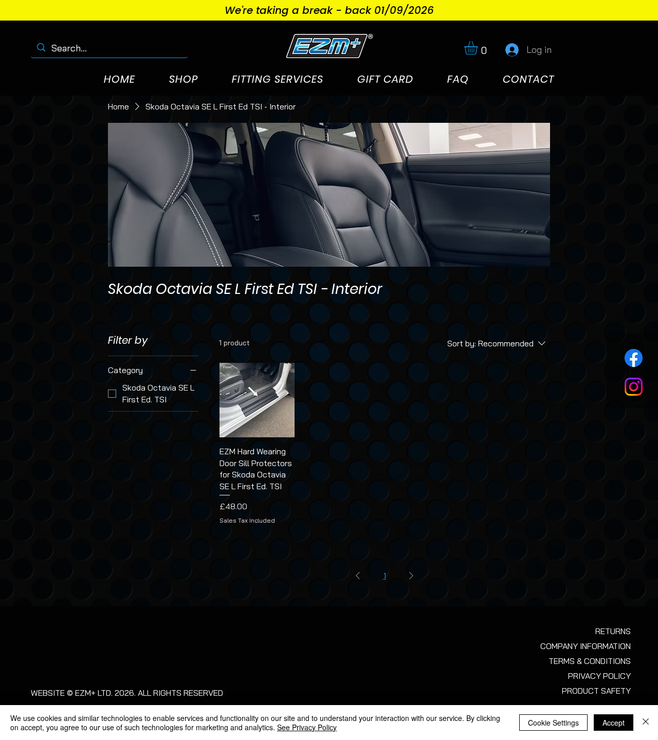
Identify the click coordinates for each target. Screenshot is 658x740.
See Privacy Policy (307, 727)
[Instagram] (634, 387)
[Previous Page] (358, 575)
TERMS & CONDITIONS (590, 661)
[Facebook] (634, 358)
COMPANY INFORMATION (585, 646)
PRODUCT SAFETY (596, 691)
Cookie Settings (553, 722)
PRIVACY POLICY (599, 676)
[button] (479, 47)
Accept (613, 722)
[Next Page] (411, 575)
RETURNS (613, 631)
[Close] (645, 722)
